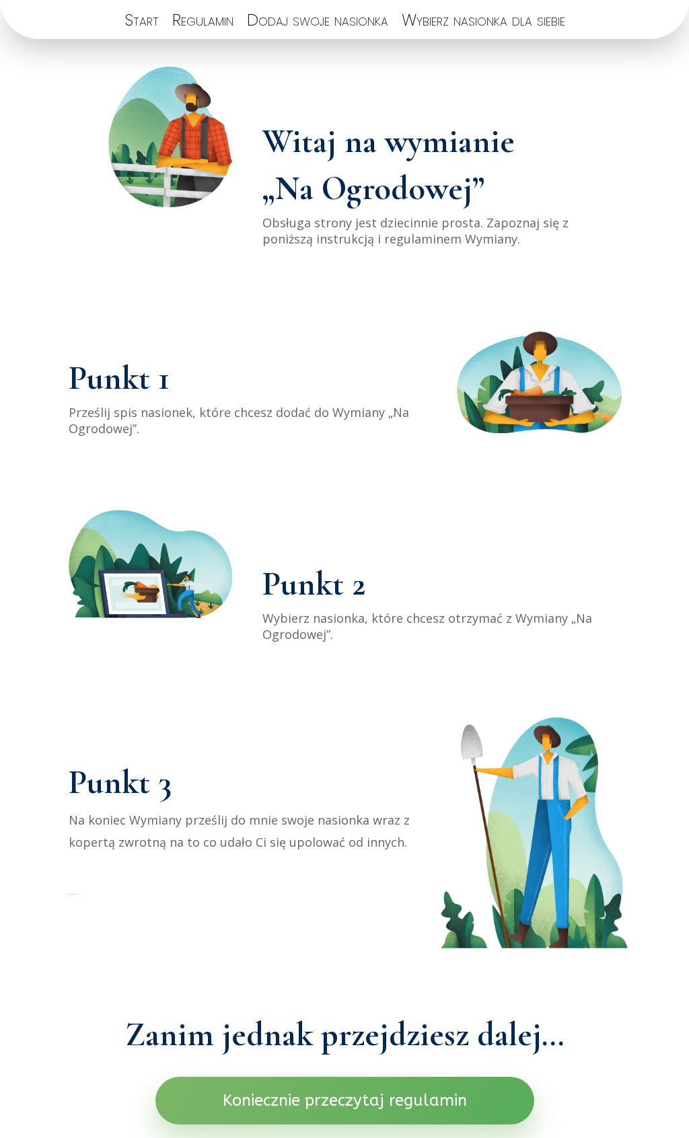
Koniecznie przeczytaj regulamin (345, 1100)
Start (141, 22)
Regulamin (202, 22)
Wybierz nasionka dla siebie (483, 22)
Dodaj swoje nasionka (317, 22)
